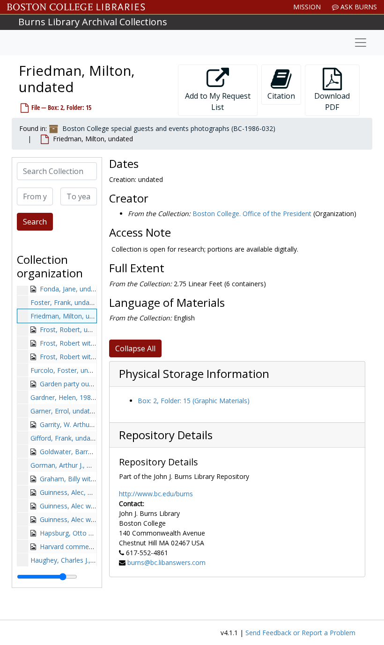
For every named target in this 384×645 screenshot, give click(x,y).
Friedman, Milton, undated (70, 316)
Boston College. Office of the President (251, 213)
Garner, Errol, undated (63, 410)
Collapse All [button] (135, 348)
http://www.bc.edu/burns (156, 493)
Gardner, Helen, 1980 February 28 (81, 397)
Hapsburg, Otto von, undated (84, 533)
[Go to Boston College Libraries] (76, 7)
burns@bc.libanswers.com (166, 562)
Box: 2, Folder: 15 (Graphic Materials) (194, 400)
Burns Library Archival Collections (92, 21)
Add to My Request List (218, 101)
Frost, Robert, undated (74, 329)
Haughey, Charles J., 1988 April (76, 560)
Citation (281, 96)
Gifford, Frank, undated (65, 438)
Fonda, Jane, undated (72, 288)
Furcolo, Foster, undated (67, 370)
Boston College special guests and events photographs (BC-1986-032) (168, 128)
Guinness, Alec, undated (76, 492)
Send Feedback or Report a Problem (300, 632)
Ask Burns (358, 6)
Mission (307, 6)
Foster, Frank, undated (64, 302)
